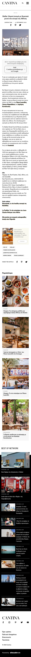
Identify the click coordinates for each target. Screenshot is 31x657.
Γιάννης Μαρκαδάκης (8, 104)
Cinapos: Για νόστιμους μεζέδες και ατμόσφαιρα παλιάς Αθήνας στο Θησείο (15, 312)
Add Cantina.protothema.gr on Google (14, 69)
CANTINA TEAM (8, 22)
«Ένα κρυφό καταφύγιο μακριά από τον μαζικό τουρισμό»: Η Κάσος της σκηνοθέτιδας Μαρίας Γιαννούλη (22, 537)
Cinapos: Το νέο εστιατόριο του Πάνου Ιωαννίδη (14, 394)
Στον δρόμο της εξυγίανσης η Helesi (12, 472)
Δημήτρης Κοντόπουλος (10, 252)
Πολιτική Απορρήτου (9, 634)
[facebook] (11, 25)
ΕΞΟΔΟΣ (5, 309)
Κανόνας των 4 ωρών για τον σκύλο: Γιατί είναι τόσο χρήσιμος (22, 603)
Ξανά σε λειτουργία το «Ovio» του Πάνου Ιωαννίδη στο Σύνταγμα (13, 353)
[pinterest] (15, 25)
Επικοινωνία (6, 637)
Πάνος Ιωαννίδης (19, 255)
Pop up (5, 247)
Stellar (12, 247)
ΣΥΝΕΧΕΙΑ (22, 241)
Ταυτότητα (5, 640)
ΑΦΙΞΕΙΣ (15, 12)
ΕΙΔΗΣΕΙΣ (5, 350)
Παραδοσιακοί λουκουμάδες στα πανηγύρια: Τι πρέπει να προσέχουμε (20, 234)
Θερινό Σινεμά (7, 255)
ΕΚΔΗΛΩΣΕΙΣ (6, 432)
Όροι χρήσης (6, 632)
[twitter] (20, 25)
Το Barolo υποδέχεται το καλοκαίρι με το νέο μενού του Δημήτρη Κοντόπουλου (14, 436)
